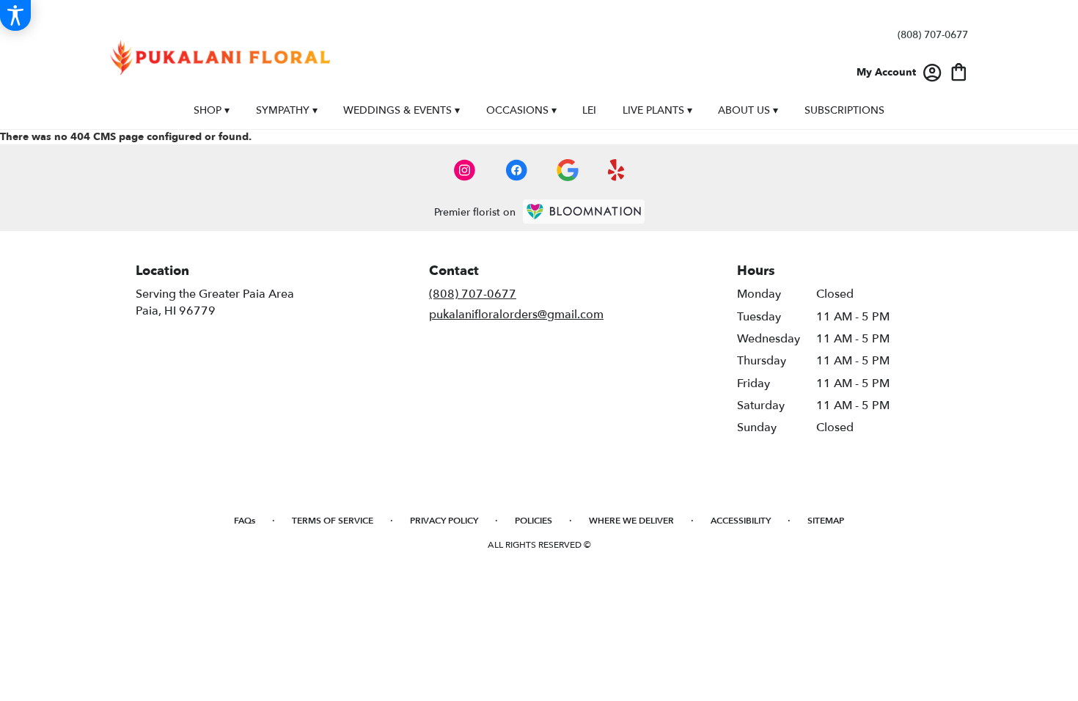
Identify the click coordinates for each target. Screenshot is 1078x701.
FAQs (244, 520)
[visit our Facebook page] (516, 170)
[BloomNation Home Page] (584, 211)
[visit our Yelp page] (616, 170)
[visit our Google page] (567, 170)
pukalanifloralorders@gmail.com (516, 315)
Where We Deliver (631, 520)
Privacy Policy (444, 520)
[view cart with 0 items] (959, 71)
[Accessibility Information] (15, 15)
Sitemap (825, 520)
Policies (533, 520)
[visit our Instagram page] (465, 170)
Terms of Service (332, 520)
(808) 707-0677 (933, 35)
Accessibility (741, 520)
